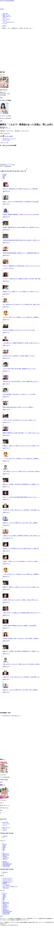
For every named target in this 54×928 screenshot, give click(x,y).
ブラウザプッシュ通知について (10, 886)
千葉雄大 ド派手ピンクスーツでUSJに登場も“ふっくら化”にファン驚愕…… (21, 561)
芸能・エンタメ (6, 15)
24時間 (4, 175)
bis (3, 852)
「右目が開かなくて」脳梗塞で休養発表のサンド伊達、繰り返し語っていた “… (21, 342)
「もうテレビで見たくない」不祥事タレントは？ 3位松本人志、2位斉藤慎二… (21, 317)
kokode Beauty (6, 862)
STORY (4, 846)
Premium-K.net (6, 853)
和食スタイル (6, 855)
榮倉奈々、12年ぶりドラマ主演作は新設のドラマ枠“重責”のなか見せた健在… (21, 201)
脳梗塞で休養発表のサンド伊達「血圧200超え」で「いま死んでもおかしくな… (21, 432)
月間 (4, 178)
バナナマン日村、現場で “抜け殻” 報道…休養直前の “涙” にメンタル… (19, 368)
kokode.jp (5, 861)
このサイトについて (7, 878)
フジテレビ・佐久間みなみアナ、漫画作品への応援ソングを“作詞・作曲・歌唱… (22, 278)
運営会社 (5, 883)
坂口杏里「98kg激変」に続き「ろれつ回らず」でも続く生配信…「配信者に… (21, 638)
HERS (4, 847)
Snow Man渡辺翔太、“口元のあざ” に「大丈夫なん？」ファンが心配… (19, 394)
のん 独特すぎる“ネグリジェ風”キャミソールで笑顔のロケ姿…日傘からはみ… (21, 304)
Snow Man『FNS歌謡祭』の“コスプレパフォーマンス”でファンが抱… (19, 330)
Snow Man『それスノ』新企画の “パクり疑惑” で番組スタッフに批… (19, 355)
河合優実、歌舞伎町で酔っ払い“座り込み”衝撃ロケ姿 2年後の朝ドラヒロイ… (21, 227)
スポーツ (5, 17)
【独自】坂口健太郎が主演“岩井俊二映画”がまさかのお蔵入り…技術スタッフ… (21, 240)
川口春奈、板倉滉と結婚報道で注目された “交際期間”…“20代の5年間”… (20, 625)
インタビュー (8, 16)
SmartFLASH (5, 857)
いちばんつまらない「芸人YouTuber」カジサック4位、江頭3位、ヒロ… (19, 420)
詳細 (1, 97)
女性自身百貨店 (6, 865)
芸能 (4, 16)
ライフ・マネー (6, 19)
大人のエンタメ (10, 22)
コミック (5, 23)
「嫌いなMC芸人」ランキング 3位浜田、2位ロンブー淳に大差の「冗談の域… (21, 471)
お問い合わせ (6, 887)
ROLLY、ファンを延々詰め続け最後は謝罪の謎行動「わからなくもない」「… (21, 497)
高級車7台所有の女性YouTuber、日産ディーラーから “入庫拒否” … (18, 407)
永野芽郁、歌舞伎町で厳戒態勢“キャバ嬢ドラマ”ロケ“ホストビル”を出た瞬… (21, 214)
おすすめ (5, 174)
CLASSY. (5, 844)
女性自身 (5, 856)
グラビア (5, 20)
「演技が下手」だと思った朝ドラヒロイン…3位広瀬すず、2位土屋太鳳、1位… (21, 509)
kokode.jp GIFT (6, 866)
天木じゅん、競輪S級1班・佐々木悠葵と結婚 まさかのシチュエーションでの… (22, 265)
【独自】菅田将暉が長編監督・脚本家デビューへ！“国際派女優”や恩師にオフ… (21, 253)
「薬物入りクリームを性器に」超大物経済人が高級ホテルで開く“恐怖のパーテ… (22, 535)
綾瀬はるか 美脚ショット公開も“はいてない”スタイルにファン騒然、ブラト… (21, 445)
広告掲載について (7, 882)
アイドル (5, 22)
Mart (4, 849)
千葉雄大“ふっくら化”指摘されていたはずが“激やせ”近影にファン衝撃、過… (21, 548)
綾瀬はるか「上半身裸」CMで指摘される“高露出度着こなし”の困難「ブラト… (21, 484)
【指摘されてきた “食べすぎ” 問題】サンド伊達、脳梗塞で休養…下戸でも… (21, 381)
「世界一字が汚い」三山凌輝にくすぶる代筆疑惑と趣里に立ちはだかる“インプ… (22, 612)
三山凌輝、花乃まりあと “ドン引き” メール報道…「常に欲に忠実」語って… (21, 599)
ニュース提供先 (6, 885)
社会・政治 (5, 13)
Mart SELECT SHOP (7, 863)
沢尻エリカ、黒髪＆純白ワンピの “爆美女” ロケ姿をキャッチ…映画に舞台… (21, 188)
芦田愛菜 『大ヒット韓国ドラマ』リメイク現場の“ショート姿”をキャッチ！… (21, 291)
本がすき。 (5, 859)
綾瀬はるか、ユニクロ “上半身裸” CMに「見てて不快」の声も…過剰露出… (20, 522)
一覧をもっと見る (4, 142)
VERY (4, 845)
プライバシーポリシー (8, 880)
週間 (4, 177)
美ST (4, 850)
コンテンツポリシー (7, 879)
